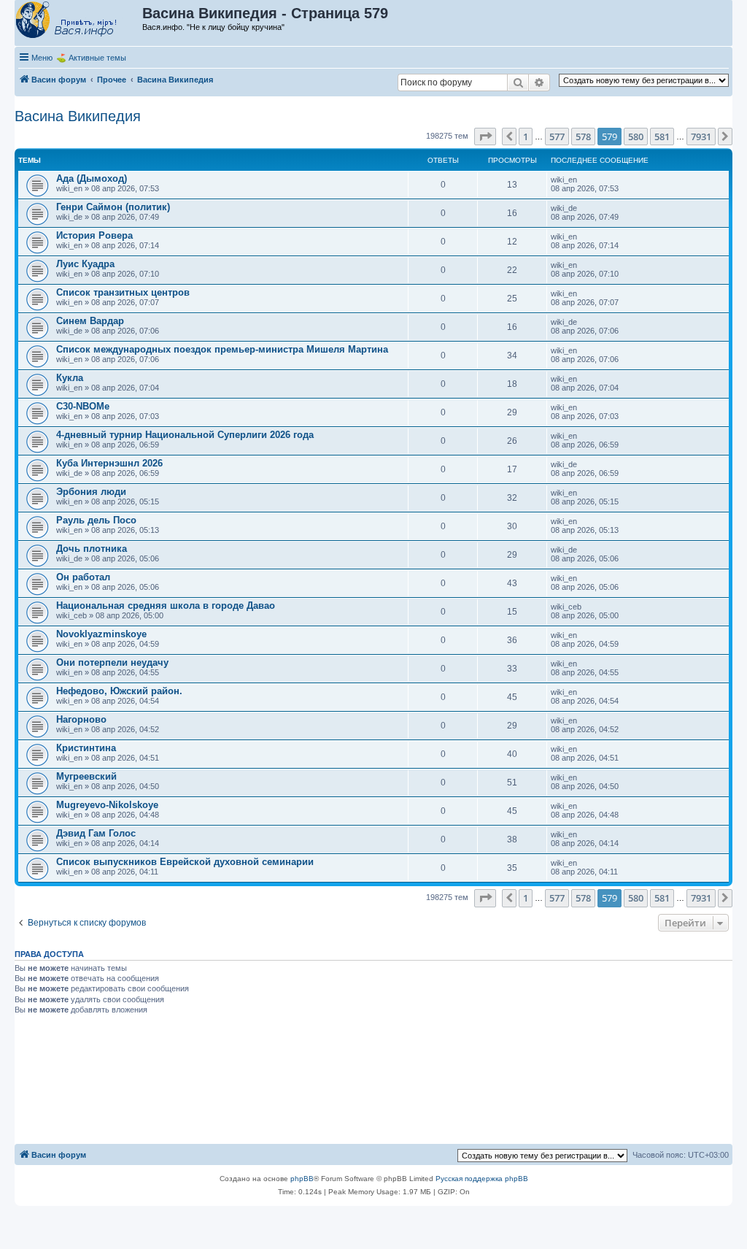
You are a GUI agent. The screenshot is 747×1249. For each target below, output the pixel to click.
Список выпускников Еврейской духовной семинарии (185, 861)
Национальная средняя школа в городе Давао (165, 605)
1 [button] (525, 136)
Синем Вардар (90, 320)
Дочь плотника (91, 548)
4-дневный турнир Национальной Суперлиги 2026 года (185, 434)
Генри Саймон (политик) (113, 206)
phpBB (302, 1179)
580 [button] (635, 136)
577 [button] (557, 136)
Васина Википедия (78, 116)
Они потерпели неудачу (112, 662)
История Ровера (94, 235)
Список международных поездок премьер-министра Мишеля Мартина (222, 349)
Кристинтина (86, 747)
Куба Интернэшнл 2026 (109, 463)
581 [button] (662, 136)
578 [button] (583, 136)
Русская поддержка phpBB (482, 1179)
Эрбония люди (91, 491)
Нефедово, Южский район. (119, 690)
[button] (485, 136)
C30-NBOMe (82, 406)
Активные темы (97, 57)
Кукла (69, 377)
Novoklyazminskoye (101, 634)
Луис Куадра (85, 263)
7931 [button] (701, 136)
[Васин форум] (79, 20)
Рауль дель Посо (96, 520)
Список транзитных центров (123, 292)
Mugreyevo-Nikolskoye (107, 804)
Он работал (83, 577)
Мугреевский (86, 776)
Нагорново (81, 719)
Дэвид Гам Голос (96, 833)
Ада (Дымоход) (91, 178)
